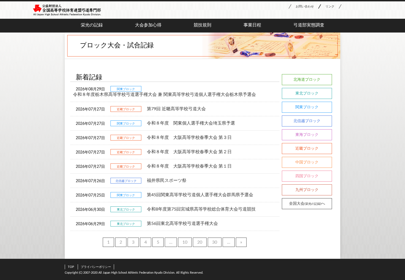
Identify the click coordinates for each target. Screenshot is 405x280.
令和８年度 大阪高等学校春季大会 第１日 (189, 166)
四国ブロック (306, 176)
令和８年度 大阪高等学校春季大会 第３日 (189, 137)
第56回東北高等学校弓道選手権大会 (182, 223)
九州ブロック (306, 190)
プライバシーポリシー (96, 266)
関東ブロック (306, 107)
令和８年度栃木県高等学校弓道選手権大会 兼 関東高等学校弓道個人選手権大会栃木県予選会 (164, 94)
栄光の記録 (92, 25)
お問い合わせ (305, 6)
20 (199, 242)
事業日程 (252, 25)
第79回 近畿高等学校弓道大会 (176, 109)
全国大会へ (307, 204)
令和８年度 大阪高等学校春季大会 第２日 (189, 152)
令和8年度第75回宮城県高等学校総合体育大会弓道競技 (201, 209)
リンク (329, 6)
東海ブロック (306, 135)
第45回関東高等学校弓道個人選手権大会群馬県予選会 (200, 195)
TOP (71, 266)
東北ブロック (306, 93)
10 (184, 242)
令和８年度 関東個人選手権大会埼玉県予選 (191, 123)
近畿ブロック (306, 148)
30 (214, 242)
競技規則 (202, 25)
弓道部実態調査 (308, 25)
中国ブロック (306, 162)
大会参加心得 (148, 25)
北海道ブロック (306, 80)
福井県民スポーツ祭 (167, 180)
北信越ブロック (306, 121)
